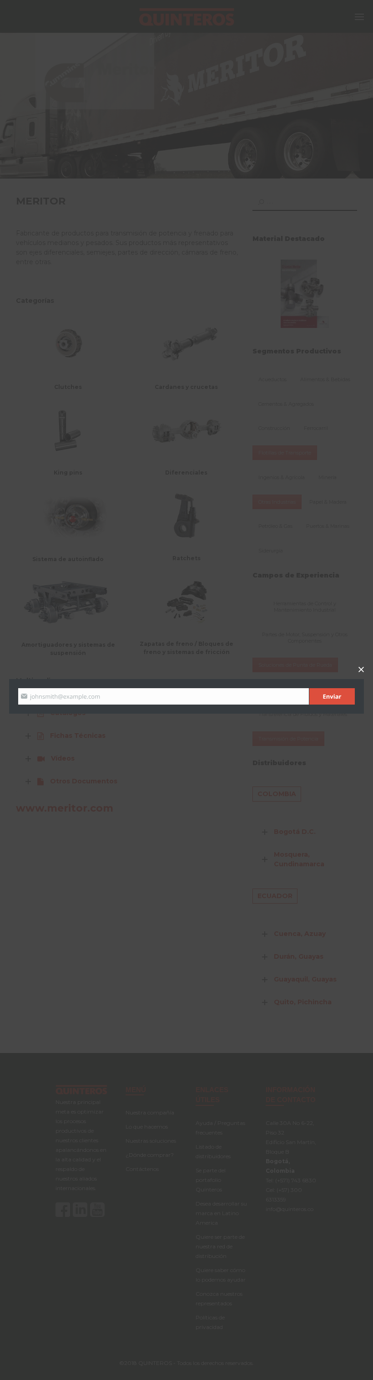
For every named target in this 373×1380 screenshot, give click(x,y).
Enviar (332, 696)
